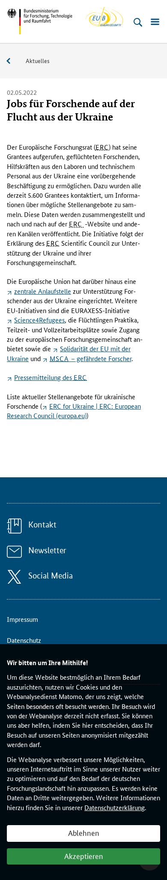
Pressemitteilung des (50, 377)
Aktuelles (38, 60)
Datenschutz (24, 640)
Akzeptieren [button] (83, 855)
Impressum (22, 619)
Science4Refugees (39, 319)
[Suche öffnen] (137, 22)
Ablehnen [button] (83, 832)
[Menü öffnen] (155, 22)
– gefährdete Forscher (90, 358)
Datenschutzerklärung (114, 807)
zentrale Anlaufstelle (42, 290)
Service (12, 61)
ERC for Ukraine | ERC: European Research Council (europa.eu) (74, 410)
